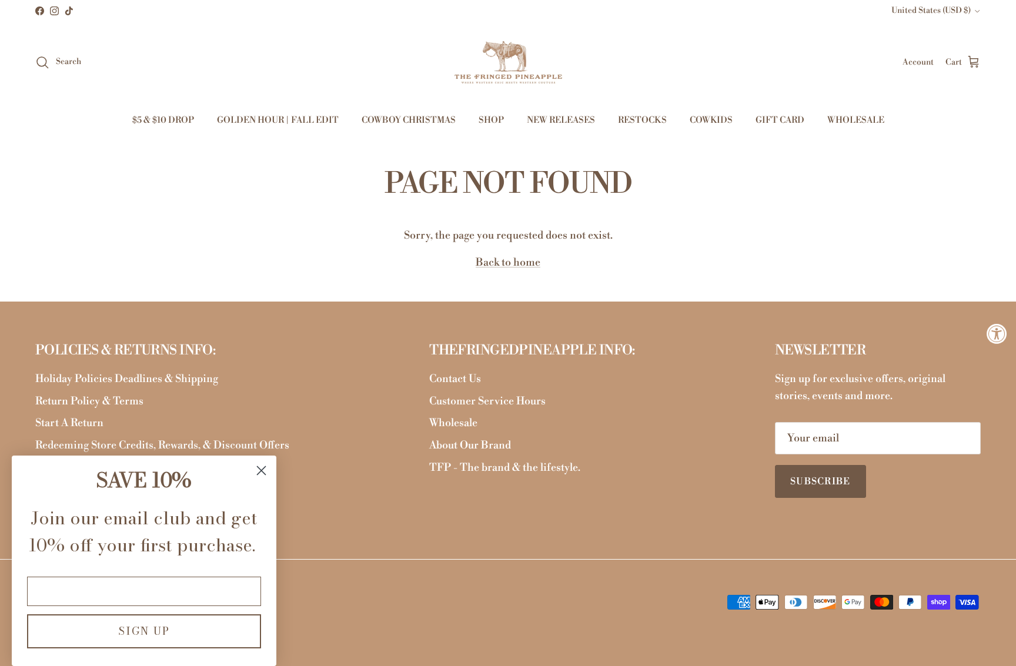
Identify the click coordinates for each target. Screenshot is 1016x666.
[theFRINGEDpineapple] (508, 62)
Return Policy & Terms (89, 401)
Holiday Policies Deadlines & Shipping (126, 379)
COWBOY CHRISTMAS (409, 120)
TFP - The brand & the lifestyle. (504, 467)
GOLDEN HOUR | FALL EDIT (278, 120)
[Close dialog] (261, 470)
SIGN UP (144, 631)
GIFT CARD (780, 120)
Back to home (508, 262)
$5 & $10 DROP (163, 120)
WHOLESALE (855, 120)
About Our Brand (470, 445)
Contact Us (455, 379)
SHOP (491, 120)
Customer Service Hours (487, 401)
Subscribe (820, 481)
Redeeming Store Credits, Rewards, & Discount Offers (162, 445)
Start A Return (69, 423)
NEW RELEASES (561, 120)
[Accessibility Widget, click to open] (997, 333)
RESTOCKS (642, 120)
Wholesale (453, 423)
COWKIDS (711, 120)
